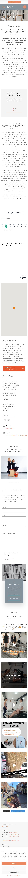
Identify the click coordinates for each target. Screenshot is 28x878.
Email (3, 515)
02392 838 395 (13, 832)
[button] (25, 849)
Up (6, 826)
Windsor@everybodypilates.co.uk (16, 435)
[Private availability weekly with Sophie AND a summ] (14, 735)
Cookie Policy (10, 875)
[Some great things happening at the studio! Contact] (14, 645)
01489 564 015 (15, 834)
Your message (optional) (9, 533)
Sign (3, 826)
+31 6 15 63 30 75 (14, 836)
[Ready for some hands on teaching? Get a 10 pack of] (14, 705)
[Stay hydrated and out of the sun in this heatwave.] (14, 765)
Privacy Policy (17, 875)
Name (4, 507)
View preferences (14, 872)
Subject (4, 525)
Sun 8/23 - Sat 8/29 (14, 213)
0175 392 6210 (10, 428)
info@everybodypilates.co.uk (10, 840)
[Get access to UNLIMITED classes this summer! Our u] (14, 675)
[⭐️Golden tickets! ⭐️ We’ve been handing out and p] (14, 795)
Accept (14, 863)
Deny (14, 868)
